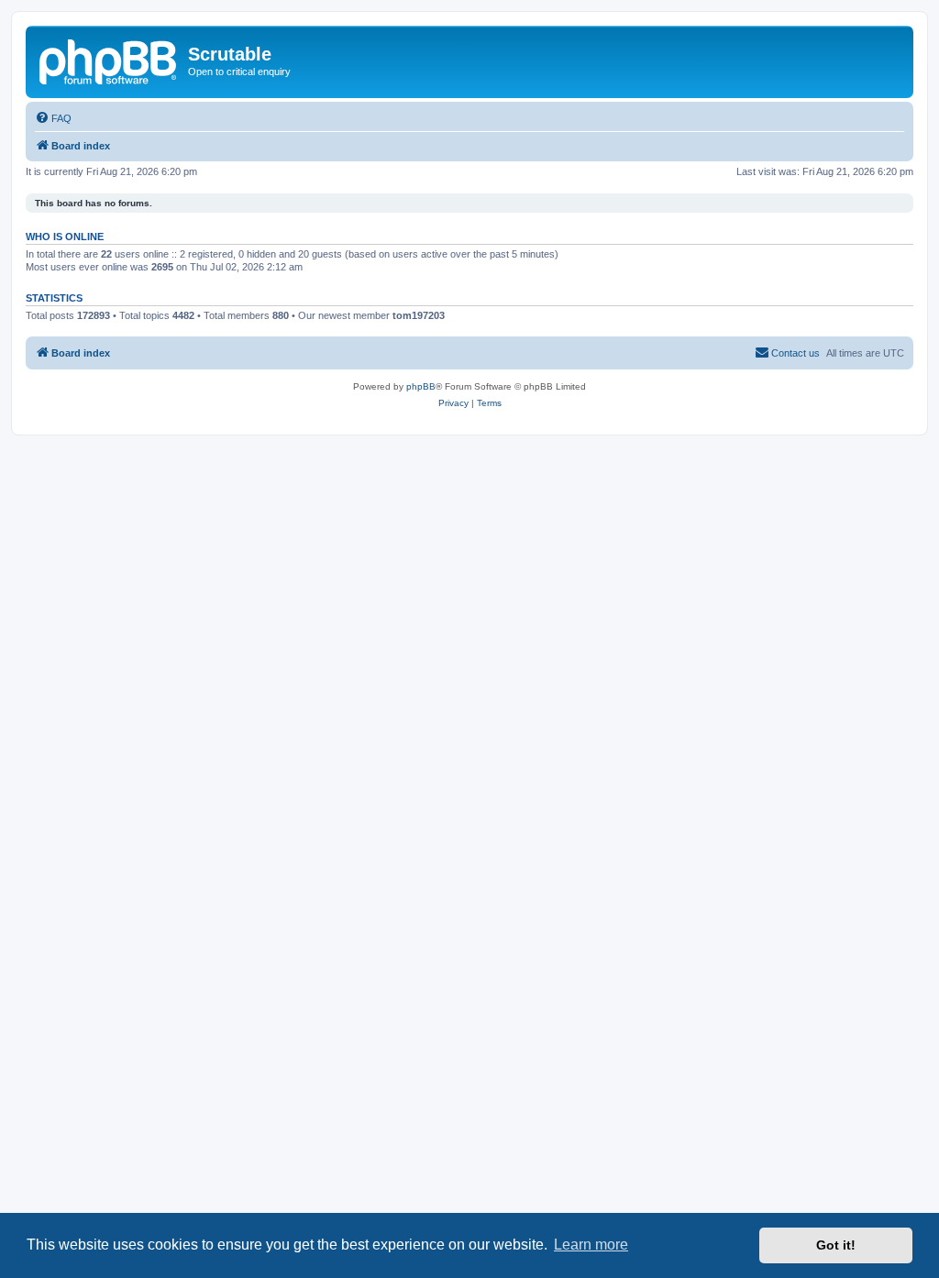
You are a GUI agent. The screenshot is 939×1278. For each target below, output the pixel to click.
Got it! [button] (836, 1245)
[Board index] (109, 59)
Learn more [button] (591, 1244)
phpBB (421, 386)
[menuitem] (53, 118)
